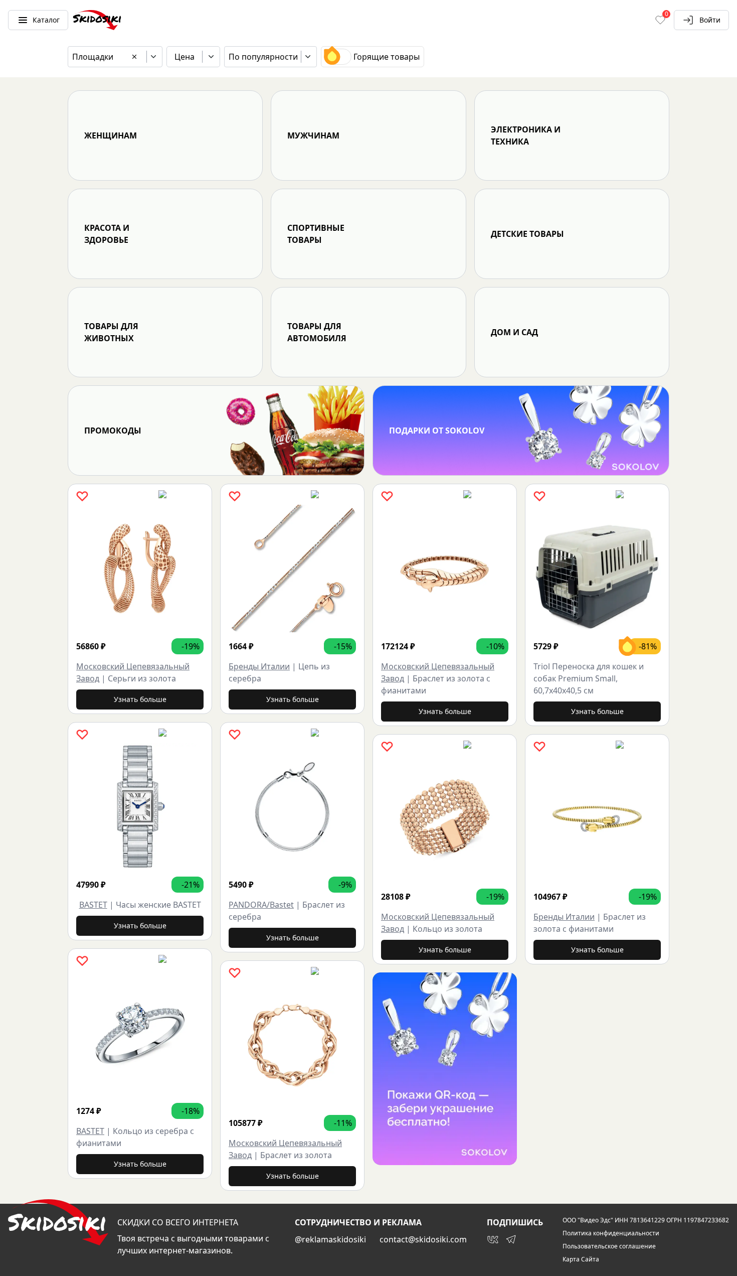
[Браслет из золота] (292, 1045)
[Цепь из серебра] (292, 568)
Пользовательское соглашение (609, 1246)
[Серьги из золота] (140, 568)
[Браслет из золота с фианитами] (444, 568)
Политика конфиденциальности (611, 1233)
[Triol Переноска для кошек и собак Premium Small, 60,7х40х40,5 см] (597, 568)
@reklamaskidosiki (330, 1239)
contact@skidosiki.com (423, 1239)
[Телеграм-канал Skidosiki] (511, 1239)
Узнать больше (140, 699)
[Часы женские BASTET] (140, 807)
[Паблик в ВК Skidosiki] (493, 1239)
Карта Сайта (581, 1259)
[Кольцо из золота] (444, 819)
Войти (709, 20)
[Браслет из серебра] (292, 807)
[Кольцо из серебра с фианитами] (140, 1033)
